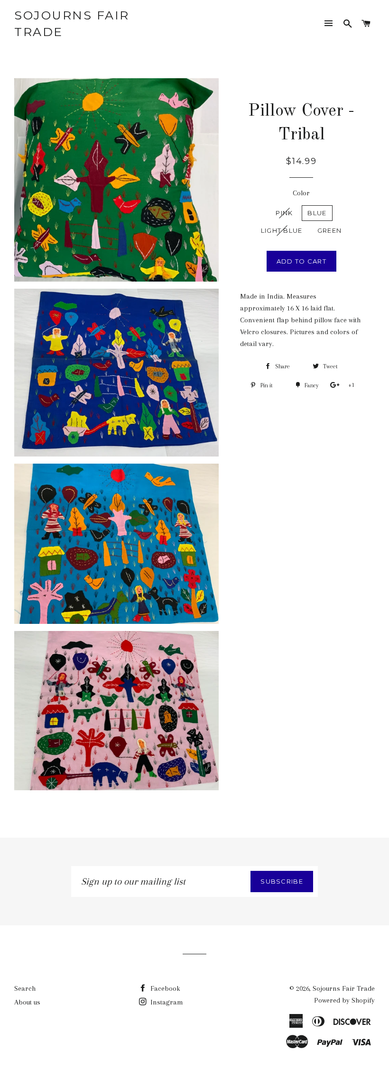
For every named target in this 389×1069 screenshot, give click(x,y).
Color (301, 193)
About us (27, 1002)
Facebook (164, 988)
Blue (316, 213)
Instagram (165, 1002)
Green (329, 230)
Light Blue (282, 230)
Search (25, 988)
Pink (284, 213)
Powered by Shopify (344, 1000)
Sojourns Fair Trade (72, 23)
